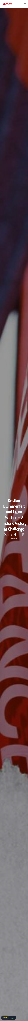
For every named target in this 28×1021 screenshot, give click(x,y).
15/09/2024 (14, 538)
